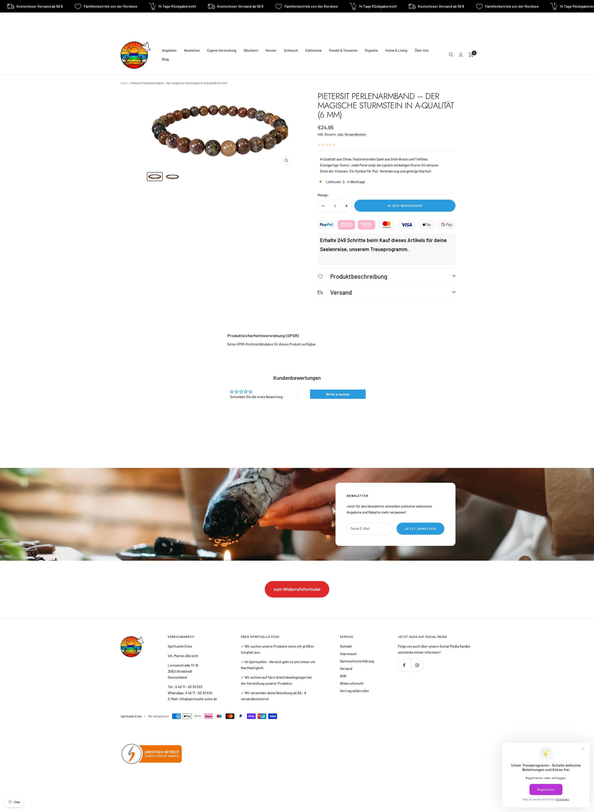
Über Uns (422, 50)
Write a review (337, 394)
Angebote (169, 50)
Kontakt (346, 646)
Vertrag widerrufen (354, 691)
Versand (346, 668)
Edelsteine (313, 50)
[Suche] (451, 55)
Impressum (348, 654)
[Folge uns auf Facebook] (404, 665)
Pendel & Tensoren (343, 50)
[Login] (461, 55)
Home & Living (396, 50)
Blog (165, 59)
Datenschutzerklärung (357, 661)
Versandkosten (355, 134)
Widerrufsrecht (352, 683)
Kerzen (271, 50)
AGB (343, 676)
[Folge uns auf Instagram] (417, 665)
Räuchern (251, 50)
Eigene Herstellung (221, 50)
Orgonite (371, 50)
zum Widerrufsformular (297, 589)
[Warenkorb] (470, 54)
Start (124, 83)
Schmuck (291, 50)
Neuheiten (192, 50)
